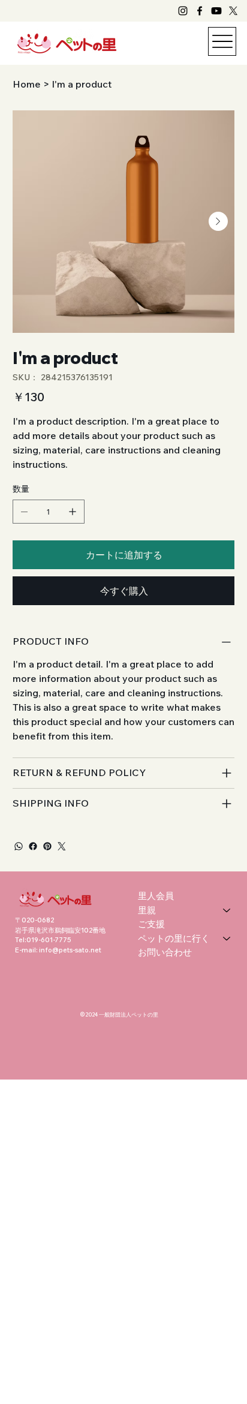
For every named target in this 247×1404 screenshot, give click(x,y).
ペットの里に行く (174, 938)
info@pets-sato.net (70, 950)
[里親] (227, 910)
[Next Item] (218, 221)
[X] (233, 11)
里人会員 (156, 895)
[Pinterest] (47, 846)
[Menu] (222, 41)
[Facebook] (200, 11)
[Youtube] (216, 11)
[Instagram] (183, 11)
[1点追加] (73, 512)
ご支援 (151, 924)
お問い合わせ (165, 952)
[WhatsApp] (19, 846)
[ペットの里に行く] (227, 938)
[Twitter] (62, 846)
